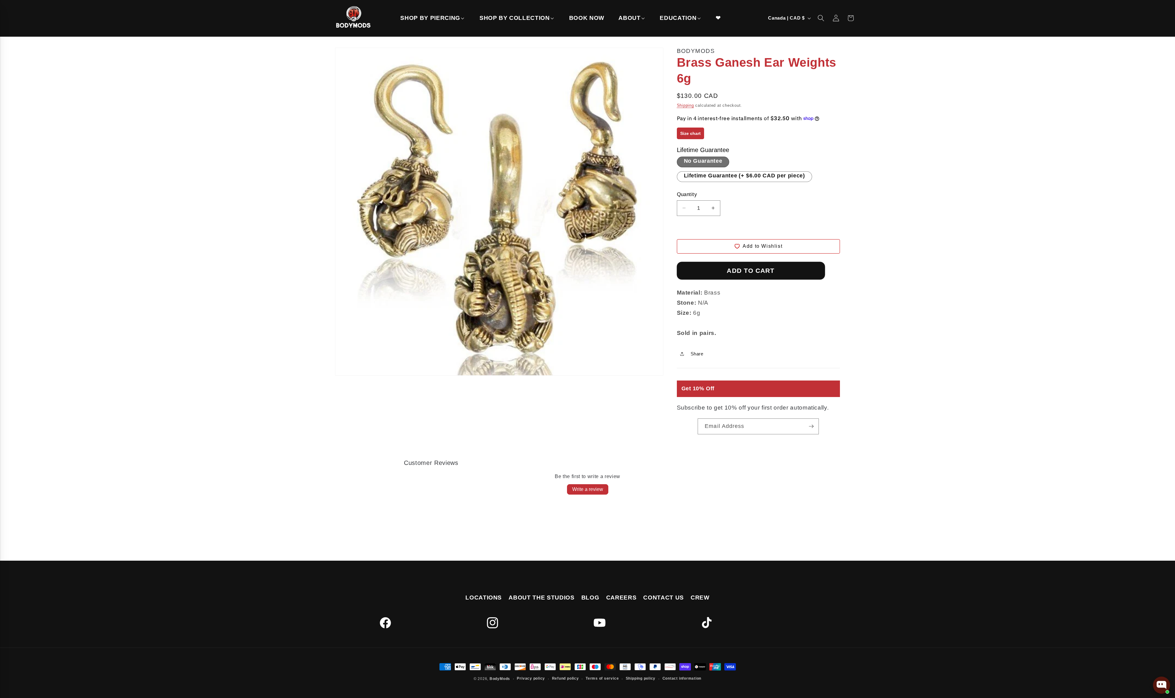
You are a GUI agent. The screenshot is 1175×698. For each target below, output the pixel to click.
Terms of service (602, 678)
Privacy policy (531, 678)
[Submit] (811, 426)
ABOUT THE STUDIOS (541, 597)
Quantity (687, 194)
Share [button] (697, 353)
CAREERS (621, 597)
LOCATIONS (483, 597)
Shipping (685, 105)
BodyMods (500, 679)
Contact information (682, 678)
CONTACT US (663, 597)
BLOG (590, 597)
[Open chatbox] (1161, 685)
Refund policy (565, 678)
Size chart (690, 133)
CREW (700, 597)
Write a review (587, 489)
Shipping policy (641, 678)
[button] (432, 18)
